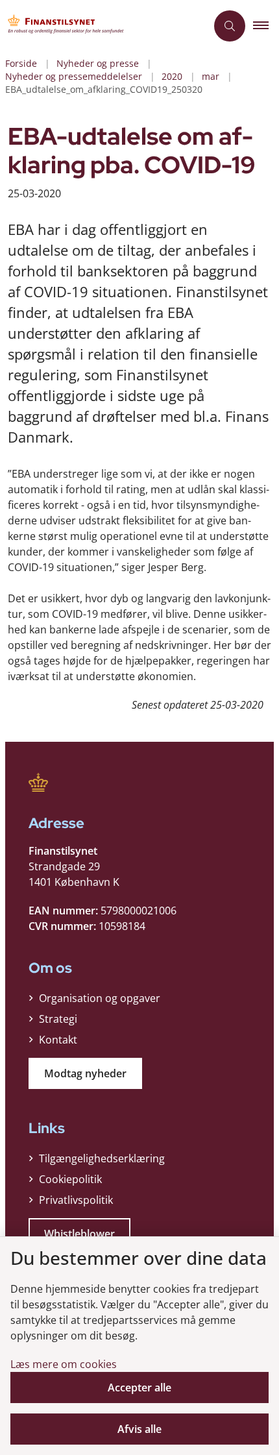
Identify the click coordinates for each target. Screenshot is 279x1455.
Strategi (58, 1019)
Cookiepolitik (70, 1179)
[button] (266, 26)
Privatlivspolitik (76, 1200)
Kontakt (58, 1040)
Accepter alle (139, 1387)
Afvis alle (139, 1429)
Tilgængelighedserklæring (102, 1158)
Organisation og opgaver (99, 998)
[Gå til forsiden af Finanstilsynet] (103, 26)
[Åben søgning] (229, 26)
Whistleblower (79, 1234)
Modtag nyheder (85, 1073)
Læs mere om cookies (63, 1364)
